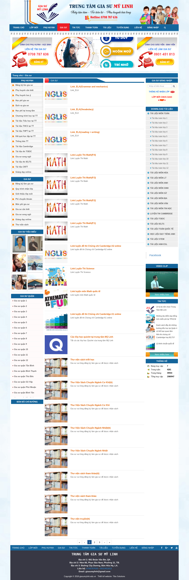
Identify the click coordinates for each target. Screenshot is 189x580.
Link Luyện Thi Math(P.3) (83, 177)
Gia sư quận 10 (21, 349)
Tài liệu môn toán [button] (159, 113)
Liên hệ (138, 27)
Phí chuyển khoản (24, 199)
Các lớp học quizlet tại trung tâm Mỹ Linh (91, 337)
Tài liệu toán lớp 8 (159, 150)
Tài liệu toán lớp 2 (159, 123)
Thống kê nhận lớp (159, 92)
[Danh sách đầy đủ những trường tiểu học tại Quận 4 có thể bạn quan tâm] (150, 328)
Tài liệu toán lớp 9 (159, 154)
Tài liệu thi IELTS (23, 162)
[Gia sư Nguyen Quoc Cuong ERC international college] (35, 243)
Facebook (155, 255)
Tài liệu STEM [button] (157, 239)
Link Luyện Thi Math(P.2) (83, 200)
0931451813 (106, 568)
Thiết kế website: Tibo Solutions (111, 576)
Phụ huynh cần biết (24, 90)
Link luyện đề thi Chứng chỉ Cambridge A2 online (95, 246)
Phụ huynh (49, 27)
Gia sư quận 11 (21, 355)
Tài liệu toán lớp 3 (159, 127)
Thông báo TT (22, 141)
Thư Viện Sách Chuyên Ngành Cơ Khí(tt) (91, 382)
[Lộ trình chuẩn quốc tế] (150, 346)
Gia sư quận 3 (20, 311)
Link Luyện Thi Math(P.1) (83, 223)
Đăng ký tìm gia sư (24, 85)
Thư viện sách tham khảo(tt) (84, 473)
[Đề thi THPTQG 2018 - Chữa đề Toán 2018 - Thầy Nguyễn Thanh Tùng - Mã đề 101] (162, 280)
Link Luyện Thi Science (82, 268)
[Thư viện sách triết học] (56, 367)
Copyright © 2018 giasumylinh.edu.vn (80, 576)
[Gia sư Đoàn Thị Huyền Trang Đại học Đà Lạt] (35, 262)
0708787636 (92, 568)
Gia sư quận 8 (20, 338)
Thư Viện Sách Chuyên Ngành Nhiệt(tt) (90, 428)
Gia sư (63, 27)
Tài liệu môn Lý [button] (158, 178)
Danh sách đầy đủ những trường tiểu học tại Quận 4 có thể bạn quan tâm (166, 328)
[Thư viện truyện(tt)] (56, 526)
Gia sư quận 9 (20, 344)
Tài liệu (107, 27)
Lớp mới (34, 27)
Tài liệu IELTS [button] (157, 224)
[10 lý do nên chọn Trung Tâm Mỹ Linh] (150, 309)
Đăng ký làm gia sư (24, 184)
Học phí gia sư (22, 100)
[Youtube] (177, 547)
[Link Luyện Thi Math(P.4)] (56, 162)
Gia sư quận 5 (20, 322)
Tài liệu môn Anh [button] (159, 183)
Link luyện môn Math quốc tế (85, 291)
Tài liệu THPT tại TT (25, 131)
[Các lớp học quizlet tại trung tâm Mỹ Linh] (56, 344)
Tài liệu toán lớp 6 (159, 141)
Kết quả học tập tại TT (26, 136)
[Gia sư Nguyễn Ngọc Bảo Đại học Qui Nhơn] (35, 282)
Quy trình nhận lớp (24, 189)
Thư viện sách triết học (82, 359)
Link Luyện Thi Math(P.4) (83, 155)
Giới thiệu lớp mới (24, 194)
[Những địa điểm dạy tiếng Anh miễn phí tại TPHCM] (150, 318)
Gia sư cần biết (22, 209)
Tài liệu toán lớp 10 (159, 159)
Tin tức (76, 27)
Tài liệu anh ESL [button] (158, 244)
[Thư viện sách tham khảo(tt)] (56, 481)
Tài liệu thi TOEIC (24, 151)
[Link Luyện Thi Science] (56, 276)
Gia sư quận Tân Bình (24, 365)
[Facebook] (161, 547)
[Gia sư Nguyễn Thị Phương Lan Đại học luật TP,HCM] (19, 282)
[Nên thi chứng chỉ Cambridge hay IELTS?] (150, 337)
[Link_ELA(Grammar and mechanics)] (56, 94)
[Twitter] (172, 547)
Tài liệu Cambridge (24, 146)
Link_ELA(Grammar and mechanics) (89, 86)
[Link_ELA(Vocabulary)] (56, 117)
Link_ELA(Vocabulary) (81, 109)
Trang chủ (18, 27)
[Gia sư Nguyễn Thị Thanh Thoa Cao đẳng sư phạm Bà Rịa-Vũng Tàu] (19, 243)
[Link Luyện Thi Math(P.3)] (56, 185)
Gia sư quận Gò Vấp (23, 382)
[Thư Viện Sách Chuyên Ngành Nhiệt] (56, 458)
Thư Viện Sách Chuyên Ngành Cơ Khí (90, 405)
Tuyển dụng (123, 27)
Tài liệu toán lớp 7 (159, 145)
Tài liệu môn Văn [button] (159, 203)
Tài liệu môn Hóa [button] (159, 173)
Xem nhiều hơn (162, 294)
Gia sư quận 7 (20, 333)
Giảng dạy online (23, 172)
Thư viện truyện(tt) (80, 518)
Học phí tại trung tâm (25, 111)
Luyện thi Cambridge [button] (161, 214)
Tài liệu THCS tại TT (25, 126)
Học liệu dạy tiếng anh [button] (162, 234)
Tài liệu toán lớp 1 (159, 118)
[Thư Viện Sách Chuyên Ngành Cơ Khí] (56, 413)
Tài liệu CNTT (22, 167)
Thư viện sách (22, 224)
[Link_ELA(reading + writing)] (56, 140)
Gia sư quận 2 (20, 306)
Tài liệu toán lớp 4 (159, 132)
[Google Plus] (166, 547)
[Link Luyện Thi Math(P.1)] (56, 231)
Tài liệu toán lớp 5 (159, 136)
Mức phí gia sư (22, 204)
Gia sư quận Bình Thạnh (25, 371)
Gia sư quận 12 (21, 360)
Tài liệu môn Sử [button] (158, 193)
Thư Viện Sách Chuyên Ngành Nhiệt (89, 450)
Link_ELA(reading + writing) (85, 132)
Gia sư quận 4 (20, 317)
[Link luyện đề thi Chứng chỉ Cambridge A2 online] (56, 253)
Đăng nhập (153, 27)
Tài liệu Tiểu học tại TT (26, 121)
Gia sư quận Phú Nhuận (25, 387)
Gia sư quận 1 (20, 301)
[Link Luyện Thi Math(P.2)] (56, 208)
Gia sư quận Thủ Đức (24, 376)
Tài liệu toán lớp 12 (159, 168)
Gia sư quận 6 (20, 328)
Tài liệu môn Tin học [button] (161, 208)
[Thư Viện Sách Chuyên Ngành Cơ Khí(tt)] (56, 390)
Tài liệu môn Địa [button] (158, 198)
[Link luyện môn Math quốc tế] (56, 299)
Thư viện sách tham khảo (83, 496)
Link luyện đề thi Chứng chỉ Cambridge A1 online (95, 314)
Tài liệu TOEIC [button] (157, 219)
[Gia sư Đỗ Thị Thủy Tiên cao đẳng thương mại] (19, 262)
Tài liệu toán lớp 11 (159, 163)
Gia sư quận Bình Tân (24, 393)
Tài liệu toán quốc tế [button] (161, 229)
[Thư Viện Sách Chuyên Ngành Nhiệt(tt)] (56, 435)
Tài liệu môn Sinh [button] (159, 188)
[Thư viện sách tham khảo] (56, 503)
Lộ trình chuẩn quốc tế (165, 344)
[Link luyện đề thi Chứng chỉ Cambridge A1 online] (56, 321)
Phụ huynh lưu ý (23, 95)
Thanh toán (91, 27)
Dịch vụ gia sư (22, 105)
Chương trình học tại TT (27, 116)
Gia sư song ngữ (23, 156)
